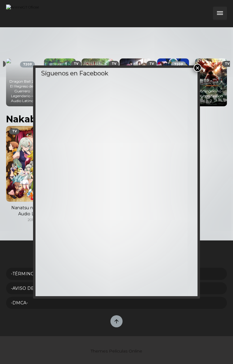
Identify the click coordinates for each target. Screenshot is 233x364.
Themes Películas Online (116, 351)
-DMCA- (19, 303)
